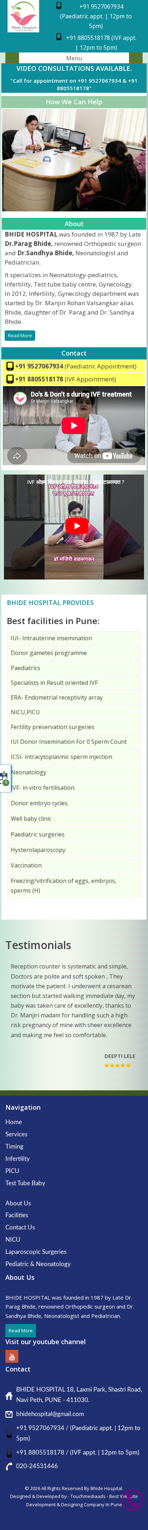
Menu (74, 58)
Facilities (16, 1215)
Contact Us (20, 1227)
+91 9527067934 (40, 366)
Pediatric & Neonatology (38, 1264)
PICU (12, 1171)
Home (13, 1122)
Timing (14, 1147)
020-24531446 (37, 1466)
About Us (18, 1203)
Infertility (17, 1159)
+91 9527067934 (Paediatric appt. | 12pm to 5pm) (96, 16)
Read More (20, 335)
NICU (12, 1240)
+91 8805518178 (40, 379)
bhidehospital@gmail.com (50, 1414)
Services (16, 1134)
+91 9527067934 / (43, 1428)
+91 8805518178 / (43, 1452)
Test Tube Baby (25, 1183)
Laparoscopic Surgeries (35, 1252)
